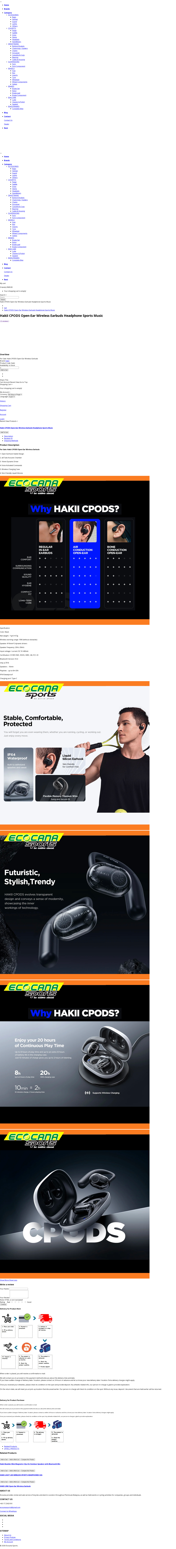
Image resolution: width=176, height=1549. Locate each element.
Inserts (15, 75)
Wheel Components (19, 82)
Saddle (14, 33)
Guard (14, 21)
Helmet (15, 19)
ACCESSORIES (13, 15)
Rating (2, 1302)
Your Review (4, 1298)
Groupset (15, 53)
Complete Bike (17, 109)
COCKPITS (12, 28)
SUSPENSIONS (13, 62)
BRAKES (11, 86)
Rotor (14, 91)
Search (3, 299)
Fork (14, 64)
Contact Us (8, 120)
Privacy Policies (10, 1537)
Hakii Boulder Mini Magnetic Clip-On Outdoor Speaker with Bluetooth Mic (30, 1464)
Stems (14, 37)
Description (8, 436)
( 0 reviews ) (4, 321)
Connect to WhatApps (8, 1511)
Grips (14, 35)
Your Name (4, 1289)
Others (15, 26)
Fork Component (18, 66)
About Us (7, 1535)
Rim (13, 73)
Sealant (15, 104)
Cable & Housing (18, 59)
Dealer (6, 124)
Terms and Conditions (12, 1539)
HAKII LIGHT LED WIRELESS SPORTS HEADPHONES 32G (21, 1475)
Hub (13, 71)
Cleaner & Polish (18, 102)
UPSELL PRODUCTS (11, 1449)
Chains (14, 51)
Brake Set (16, 88)
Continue (3, 1304)
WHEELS (11, 68)
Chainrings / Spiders (20, 48)
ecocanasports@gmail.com (10, 1507)
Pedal (14, 30)
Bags (14, 17)
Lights (14, 24)
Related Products (10, 1446)
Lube (14, 100)
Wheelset (15, 80)
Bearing (15, 57)
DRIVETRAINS (13, 44)
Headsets (15, 39)
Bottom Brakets (18, 46)
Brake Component (19, 95)
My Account (8, 1542)
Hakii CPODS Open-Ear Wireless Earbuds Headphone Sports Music (29, 310)
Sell (5, 308)
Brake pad (16, 93)
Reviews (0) (8, 438)
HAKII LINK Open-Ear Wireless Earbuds (15, 1486)
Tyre (14, 77)
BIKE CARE (12, 97)
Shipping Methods (11, 441)
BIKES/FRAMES (13, 106)
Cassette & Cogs (18, 55)
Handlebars (16, 42)
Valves (14, 84)
